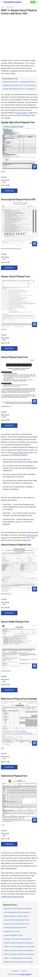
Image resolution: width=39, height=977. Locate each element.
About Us (24, 971)
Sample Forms (10, 7)
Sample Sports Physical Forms (12, 896)
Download (9, 191)
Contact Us (15, 971)
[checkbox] (2, 2)
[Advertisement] (19, 35)
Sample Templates (25, 974)
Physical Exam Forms (20, 453)
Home (2, 7)
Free (33, 2)
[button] (37, 2)
